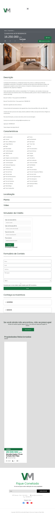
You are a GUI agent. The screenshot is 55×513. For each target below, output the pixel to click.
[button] (27, 9)
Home (5, 30)
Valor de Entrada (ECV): (11, 225)
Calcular (9, 244)
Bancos (9, 310)
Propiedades (10, 30)
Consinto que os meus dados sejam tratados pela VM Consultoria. (20, 285)
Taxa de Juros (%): (9, 232)
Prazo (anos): (8, 238)
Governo (10, 302)
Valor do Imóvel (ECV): (10, 219)
